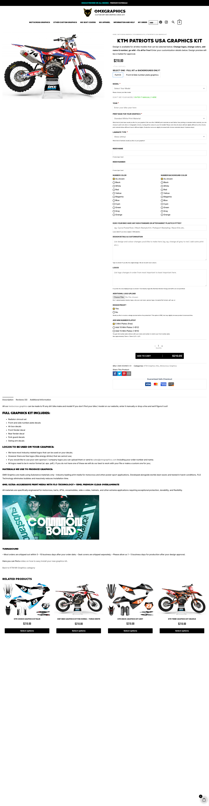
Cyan (117, 204)
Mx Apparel (104, 22)
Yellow (118, 193)
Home (114, 34)
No (116, 312)
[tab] (7, 400)
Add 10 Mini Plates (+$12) (127, 327)
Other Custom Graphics (65, 22)
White (118, 186)
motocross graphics (18, 406)
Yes (117, 308)
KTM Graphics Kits (139, 34)
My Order (142, 22)
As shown (120, 179)
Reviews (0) (21, 399)
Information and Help (124, 22)
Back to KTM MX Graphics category (18, 568)
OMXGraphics (110, 11)
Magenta (119, 196)
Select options (27, 631)
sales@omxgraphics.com (105, 459)
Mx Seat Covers (88, 22)
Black (117, 182)
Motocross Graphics (39, 22)
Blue (117, 200)
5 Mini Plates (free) (124, 323)
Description (7, 399)
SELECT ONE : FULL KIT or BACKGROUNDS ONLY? (136, 70)
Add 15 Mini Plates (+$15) (127, 331)
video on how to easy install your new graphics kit (44, 561)
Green (118, 207)
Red (117, 189)
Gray (117, 211)
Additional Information (40, 399)
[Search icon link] (173, 22)
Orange (118, 214)
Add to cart (159, 355)
